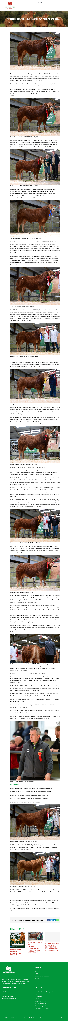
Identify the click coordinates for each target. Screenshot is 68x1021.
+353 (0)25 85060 (41, 1004)
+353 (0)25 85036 (41, 1001)
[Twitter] (51, 920)
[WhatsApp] (57, 920)
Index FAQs (5, 992)
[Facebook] (48, 920)
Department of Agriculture (42, 976)
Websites (37, 978)
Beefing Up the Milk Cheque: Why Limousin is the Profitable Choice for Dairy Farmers (52, 947)
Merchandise (5, 994)
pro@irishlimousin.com (44, 1008)
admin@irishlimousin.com (45, 1006)
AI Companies (38, 971)
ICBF (36, 974)
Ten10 (30, 1017)
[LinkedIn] (54, 920)
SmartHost (40, 1017)
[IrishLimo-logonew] (10, 2)
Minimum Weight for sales (9, 998)
